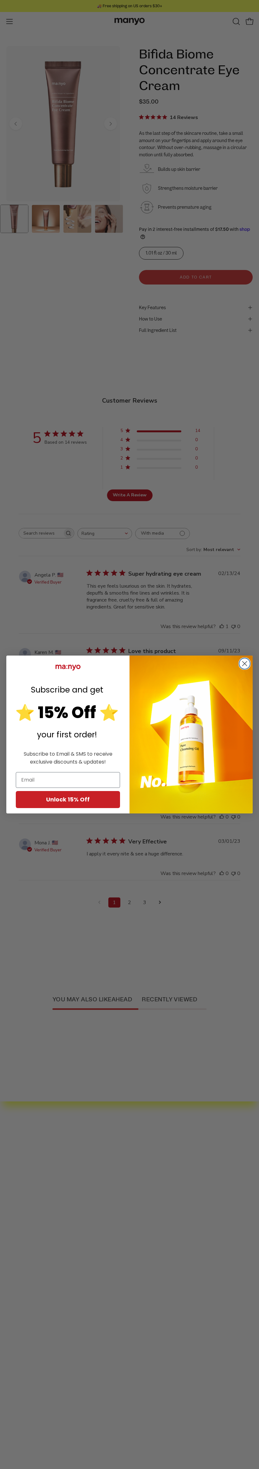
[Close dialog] (244, 663)
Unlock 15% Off (68, 799)
